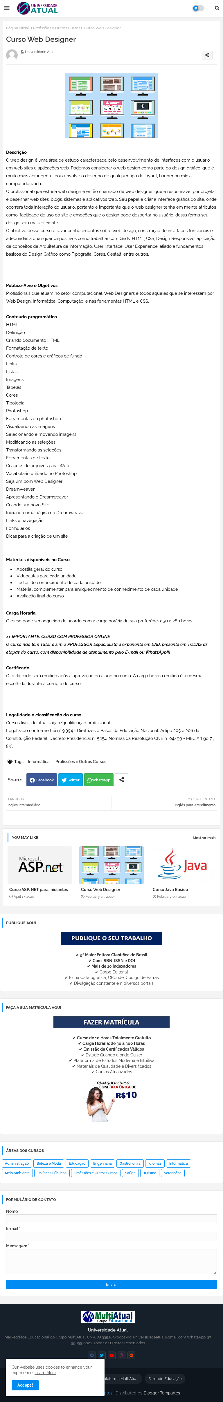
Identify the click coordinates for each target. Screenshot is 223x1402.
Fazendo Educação (165, 1378)
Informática (39, 761)
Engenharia (102, 1163)
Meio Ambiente (17, 1173)
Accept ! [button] (25, 1385)
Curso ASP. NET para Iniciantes (38, 889)
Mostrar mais (204, 838)
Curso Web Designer (100, 889)
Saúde (130, 1173)
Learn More (45, 1372)
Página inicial (17, 28)
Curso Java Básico (170, 889)
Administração (17, 1163)
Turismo (149, 1173)
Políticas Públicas (51, 1173)
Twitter (73, 780)
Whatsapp (101, 780)
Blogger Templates (162, 1393)
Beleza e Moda (49, 1163)
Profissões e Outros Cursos (56, 28)
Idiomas (154, 1163)
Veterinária (172, 1173)
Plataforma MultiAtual (119, 1378)
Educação (77, 1163)
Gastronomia (130, 1163)
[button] (217, 8)
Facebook (45, 780)
